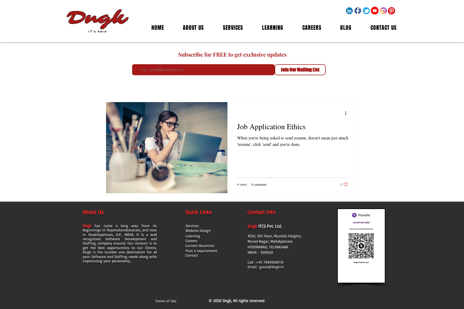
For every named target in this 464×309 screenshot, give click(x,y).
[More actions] (347, 113)
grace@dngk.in (271, 266)
